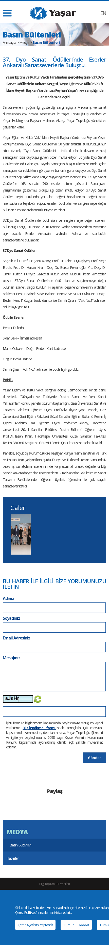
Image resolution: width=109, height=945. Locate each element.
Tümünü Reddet (76, 925)
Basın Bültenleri (20, 845)
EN (103, 13)
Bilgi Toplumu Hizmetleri (54, 883)
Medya (24, 42)
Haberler (13, 858)
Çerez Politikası (25, 912)
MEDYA (17, 832)
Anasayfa (9, 42)
